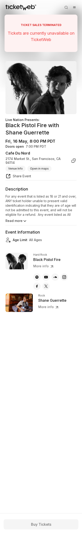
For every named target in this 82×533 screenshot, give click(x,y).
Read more (14, 221)
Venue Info (15, 168)
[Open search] (66, 7)
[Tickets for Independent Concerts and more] (20, 7)
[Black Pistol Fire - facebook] (37, 286)
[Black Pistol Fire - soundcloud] (55, 277)
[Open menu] (74, 7)
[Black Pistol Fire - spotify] (37, 277)
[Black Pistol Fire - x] (46, 286)
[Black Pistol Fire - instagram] (64, 277)
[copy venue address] (74, 161)
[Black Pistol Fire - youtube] (46, 277)
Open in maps (39, 168)
